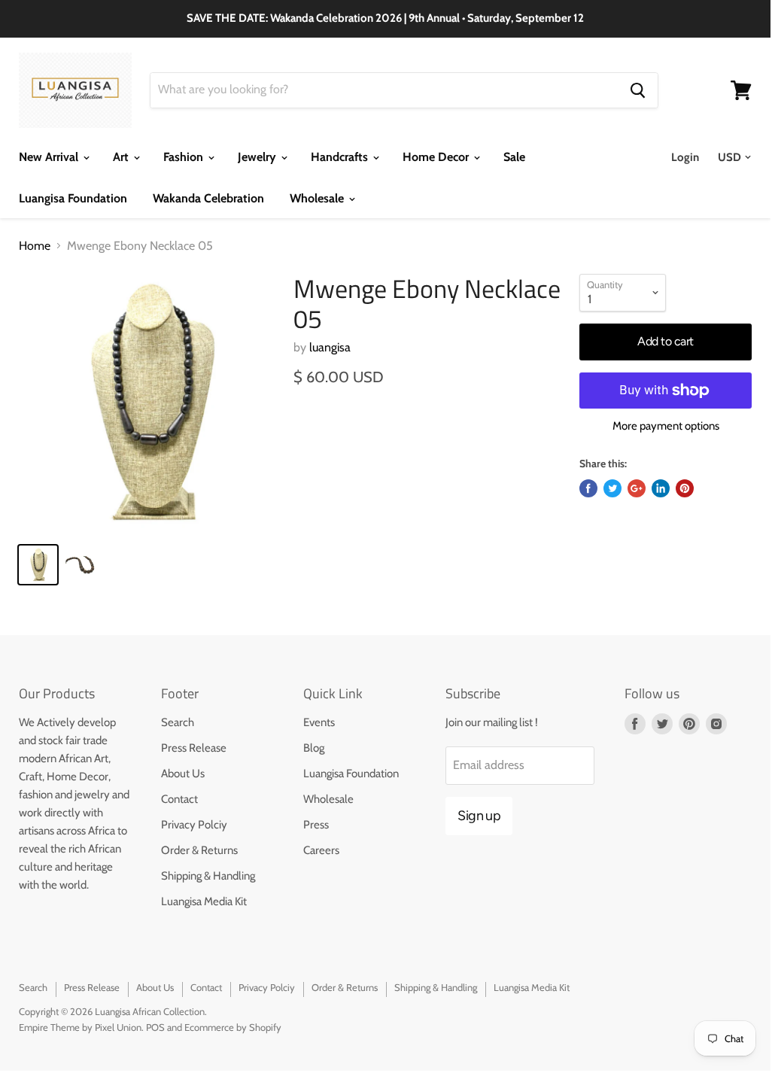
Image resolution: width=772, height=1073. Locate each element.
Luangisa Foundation (73, 198)
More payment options (665, 426)
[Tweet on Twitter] (612, 488)
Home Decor (437, 157)
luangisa (330, 347)
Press (316, 824)
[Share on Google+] (637, 488)
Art (122, 157)
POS (155, 1027)
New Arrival (50, 157)
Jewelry (258, 157)
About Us (183, 773)
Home (34, 246)
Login (685, 157)
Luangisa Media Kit (204, 901)
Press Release (193, 748)
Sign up (478, 815)
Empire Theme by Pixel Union (80, 1027)
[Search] (638, 90)
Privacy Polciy (194, 824)
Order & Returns (199, 850)
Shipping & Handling (208, 876)
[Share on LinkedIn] (661, 488)
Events (319, 722)
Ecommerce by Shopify (232, 1027)
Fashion (184, 157)
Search (177, 722)
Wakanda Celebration (208, 198)
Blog (313, 748)
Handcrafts (341, 157)
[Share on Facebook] (588, 488)
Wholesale (318, 198)
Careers (321, 850)
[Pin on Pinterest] (685, 488)
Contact (179, 799)
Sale (514, 157)
